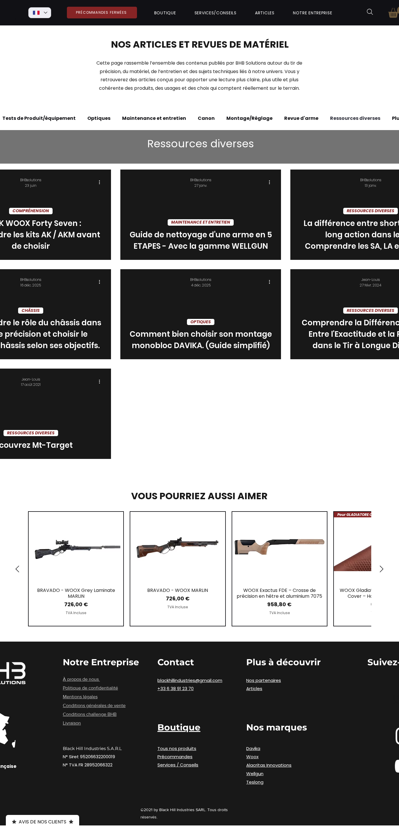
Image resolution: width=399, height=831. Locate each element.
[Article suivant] (381, 569)
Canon (206, 118)
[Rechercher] (370, 12)
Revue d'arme (301, 118)
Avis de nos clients (42, 821)
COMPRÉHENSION (31, 211)
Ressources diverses (355, 118)
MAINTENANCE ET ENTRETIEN (200, 222)
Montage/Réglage (249, 118)
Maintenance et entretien (154, 118)
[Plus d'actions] (101, 182)
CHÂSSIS (31, 310)
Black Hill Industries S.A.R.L (92, 748)
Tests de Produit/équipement (39, 118)
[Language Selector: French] (39, 12)
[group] (199, 569)
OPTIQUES (200, 322)
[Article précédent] (17, 569)
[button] (165, 13)
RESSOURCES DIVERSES (370, 211)
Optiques (98, 118)
